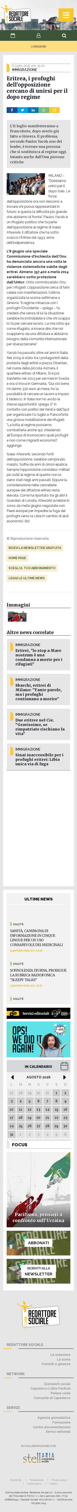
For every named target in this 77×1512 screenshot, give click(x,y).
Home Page (17, 558)
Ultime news (38, 899)
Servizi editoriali (58, 1431)
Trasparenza (36, 1479)
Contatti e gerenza (55, 1364)
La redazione (60, 1354)
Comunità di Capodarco (52, 1398)
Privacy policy (59, 1479)
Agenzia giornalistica (54, 1417)
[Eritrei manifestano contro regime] (17, 616)
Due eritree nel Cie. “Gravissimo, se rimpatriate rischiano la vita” (40, 727)
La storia (63, 1359)
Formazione (61, 1422)
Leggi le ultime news (27, 578)
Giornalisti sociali (57, 1384)
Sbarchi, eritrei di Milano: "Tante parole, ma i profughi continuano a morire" (38, 692)
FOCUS (19, 1144)
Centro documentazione (51, 1427)
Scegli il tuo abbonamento (32, 568)
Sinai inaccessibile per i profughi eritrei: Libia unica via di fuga (39, 759)
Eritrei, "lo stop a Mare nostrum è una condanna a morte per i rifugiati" (38, 657)
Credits (54, 1483)
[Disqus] (38, 827)
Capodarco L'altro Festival (50, 1388)
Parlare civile (60, 1393)
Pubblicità (15, 1479)
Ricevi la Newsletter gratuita (35, 548)
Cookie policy (34, 1483)
